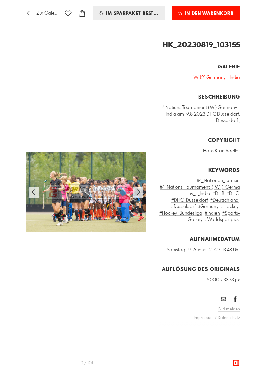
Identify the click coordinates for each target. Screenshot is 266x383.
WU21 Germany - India (217, 77)
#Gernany (208, 206)
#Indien (212, 213)
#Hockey (230, 206)
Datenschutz (229, 318)
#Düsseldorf (183, 206)
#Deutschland (224, 200)
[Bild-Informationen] (236, 363)
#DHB (218, 194)
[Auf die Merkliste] (68, 13)
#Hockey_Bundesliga (180, 213)
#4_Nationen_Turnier (218, 181)
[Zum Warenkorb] (82, 13)
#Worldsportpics (222, 219)
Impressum (204, 318)
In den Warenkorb (208, 13)
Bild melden (229, 309)
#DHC (232, 194)
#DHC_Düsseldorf (189, 200)
